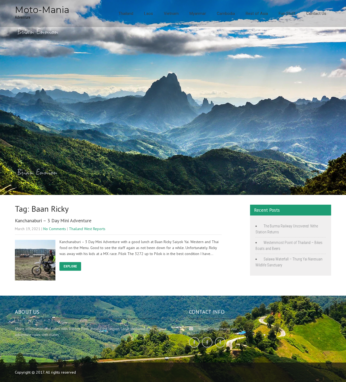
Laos (148, 13)
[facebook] (194, 342)
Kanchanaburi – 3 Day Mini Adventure (53, 220)
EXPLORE (70, 266)
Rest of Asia (257, 13)
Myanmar (197, 13)
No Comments (54, 228)
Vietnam (171, 13)
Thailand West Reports (87, 228)
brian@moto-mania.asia (218, 328)
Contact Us (316, 13)
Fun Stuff (287, 13)
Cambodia (226, 13)
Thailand (125, 13)
